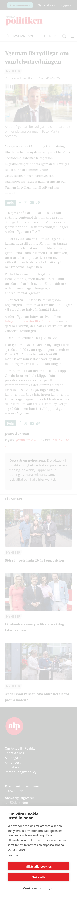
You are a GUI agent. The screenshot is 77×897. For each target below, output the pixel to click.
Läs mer (13, 855)
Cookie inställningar (38, 888)
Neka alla (39, 877)
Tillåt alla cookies (38, 866)
